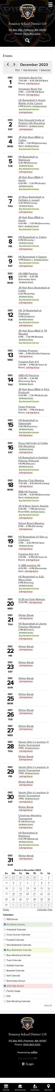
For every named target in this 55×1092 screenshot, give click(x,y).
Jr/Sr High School (15, 986)
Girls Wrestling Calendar (18, 1001)
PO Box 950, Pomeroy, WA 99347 (27, 29)
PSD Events (12, 919)
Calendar (6, 1090)
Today (6, 909)
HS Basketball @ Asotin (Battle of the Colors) (32, 102)
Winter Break (26, 615)
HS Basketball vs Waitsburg (28, 158)
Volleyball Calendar (16, 929)
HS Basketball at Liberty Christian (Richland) (32, 625)
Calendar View (44, 909)
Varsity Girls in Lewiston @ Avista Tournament (33, 743)
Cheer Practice (27, 406)
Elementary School (16, 980)
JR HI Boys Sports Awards (33, 506)
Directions (48, 1090)
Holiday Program (28, 350)
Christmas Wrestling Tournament (29, 817)
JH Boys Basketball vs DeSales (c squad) (31, 198)
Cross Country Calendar (18, 934)
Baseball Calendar (15, 970)
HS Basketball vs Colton (32, 237)
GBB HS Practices (28, 375)
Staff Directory (20, 1090)
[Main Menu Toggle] (50, 4)
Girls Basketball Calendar (19, 945)
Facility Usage (13, 991)
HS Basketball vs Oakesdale (28, 422)
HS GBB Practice (28, 273)
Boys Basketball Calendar (19, 950)
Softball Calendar (15, 965)
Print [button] (17, 70)
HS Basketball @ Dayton (32, 256)
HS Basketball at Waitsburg (28, 834)
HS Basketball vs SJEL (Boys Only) (31, 578)
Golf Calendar (13, 975)
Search (27, 40)
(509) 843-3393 (31, 33)
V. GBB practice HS (29, 565)
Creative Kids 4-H (28, 361)
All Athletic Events (16, 924)
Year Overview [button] (30, 70)
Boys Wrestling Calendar (19, 955)
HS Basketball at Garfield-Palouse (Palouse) (33, 459)
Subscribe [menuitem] (45, 70)
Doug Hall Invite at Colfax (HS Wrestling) (33, 445)
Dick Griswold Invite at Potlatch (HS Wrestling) (31, 122)
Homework (35, 1090)
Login (27, 1064)
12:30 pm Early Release (31, 599)
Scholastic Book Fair (30, 77)
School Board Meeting (31, 523)
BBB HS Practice (28, 491)
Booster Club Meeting (31, 480)
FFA (9, 996)
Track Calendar (14, 960)
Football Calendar (15, 939)
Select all (48, 1005)
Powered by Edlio (27, 1052)
